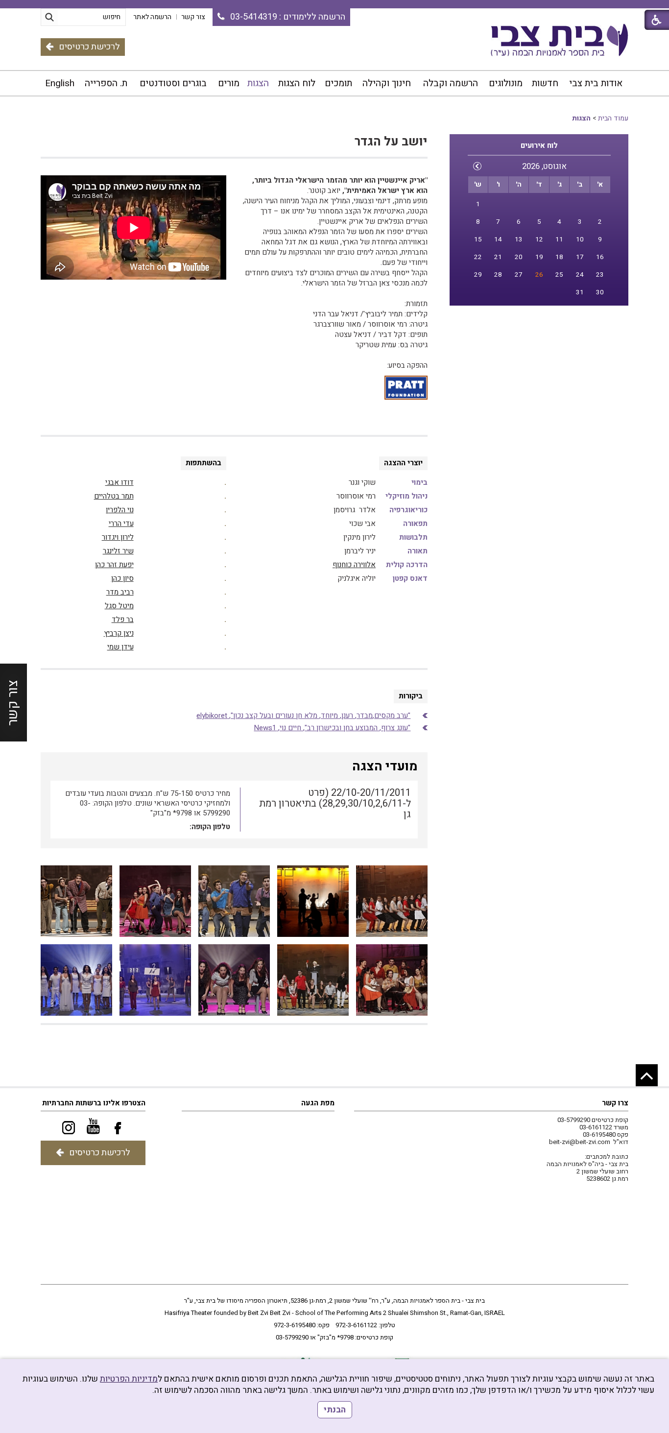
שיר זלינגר (118, 551)
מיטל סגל (119, 605)
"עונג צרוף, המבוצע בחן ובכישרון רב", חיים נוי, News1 (332, 727)
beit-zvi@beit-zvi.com (579, 1141)
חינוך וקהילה (386, 83)
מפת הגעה (317, 1103)
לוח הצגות (296, 83)
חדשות (545, 83)
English (59, 83)
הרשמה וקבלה (450, 83)
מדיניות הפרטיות (129, 1379)
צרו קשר (615, 1103)
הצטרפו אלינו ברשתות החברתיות (93, 1103)
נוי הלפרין (120, 509)
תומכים (338, 83)
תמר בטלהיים (114, 496)
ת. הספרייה (106, 83)
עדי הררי (121, 523)
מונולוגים (506, 83)
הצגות (258, 83)
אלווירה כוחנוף (354, 564)
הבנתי (335, 1410)
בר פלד (123, 619)
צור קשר (13, 702)
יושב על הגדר (391, 142)
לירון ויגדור (118, 537)
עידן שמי (120, 647)
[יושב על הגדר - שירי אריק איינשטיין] (392, 901)
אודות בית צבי (595, 83)
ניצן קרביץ (119, 633)
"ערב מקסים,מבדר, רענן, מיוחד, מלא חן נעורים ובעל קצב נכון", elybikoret (303, 715)
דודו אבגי (119, 482)
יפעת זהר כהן (114, 564)
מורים (228, 83)
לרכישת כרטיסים (89, 46)
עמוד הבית (613, 118)
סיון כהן (122, 578)
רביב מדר (120, 592)
